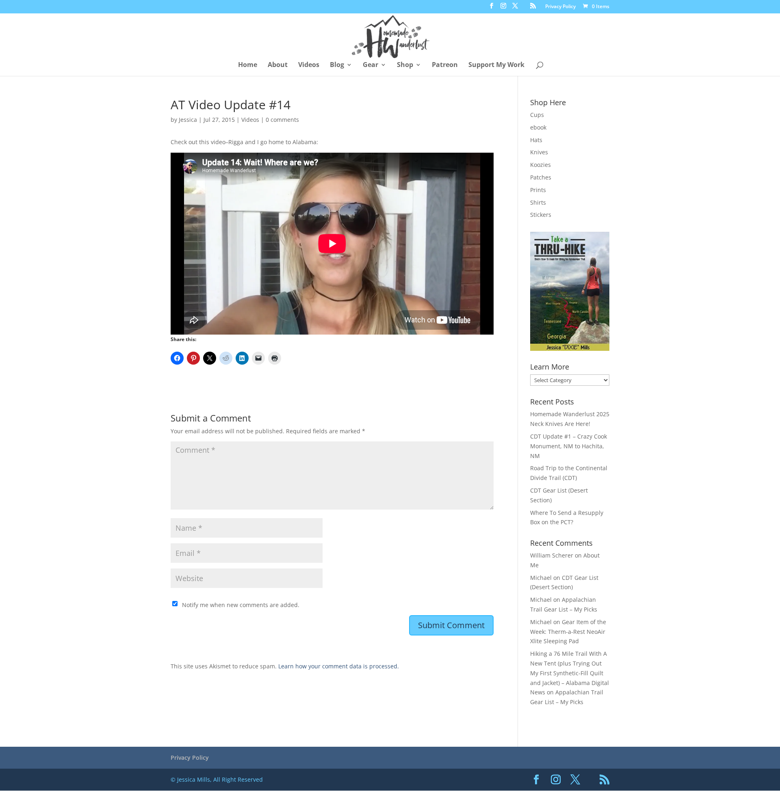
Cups (537, 115)
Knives (539, 152)
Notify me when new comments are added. (240, 605)
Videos (308, 65)
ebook (538, 127)
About (278, 65)
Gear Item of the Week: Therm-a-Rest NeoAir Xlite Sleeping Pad (568, 631)
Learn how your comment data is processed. (338, 666)
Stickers (540, 214)
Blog (337, 65)
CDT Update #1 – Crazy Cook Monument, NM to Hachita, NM (568, 446)
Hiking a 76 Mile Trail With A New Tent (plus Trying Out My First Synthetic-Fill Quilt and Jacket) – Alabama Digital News (569, 673)
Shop (405, 65)
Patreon (445, 65)
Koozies (540, 165)
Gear (370, 65)
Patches (540, 177)
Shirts (538, 202)
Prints (538, 190)
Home (247, 65)
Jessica (188, 119)
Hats (536, 140)
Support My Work (496, 65)
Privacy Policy (560, 7)
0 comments (282, 119)
